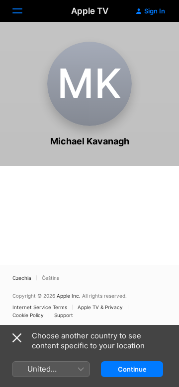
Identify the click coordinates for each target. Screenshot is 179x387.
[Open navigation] (23, 11)
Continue (132, 369)
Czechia (21, 277)
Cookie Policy (28, 315)
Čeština (51, 277)
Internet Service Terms (39, 307)
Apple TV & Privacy (100, 307)
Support (63, 315)
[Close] (16, 337)
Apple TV (89, 11)
